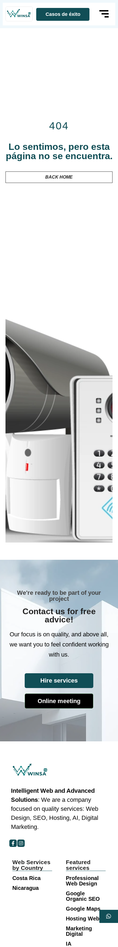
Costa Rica (26, 878)
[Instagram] (21, 843)
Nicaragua (25, 888)
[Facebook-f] (13, 843)
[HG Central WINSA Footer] (19, 14)
